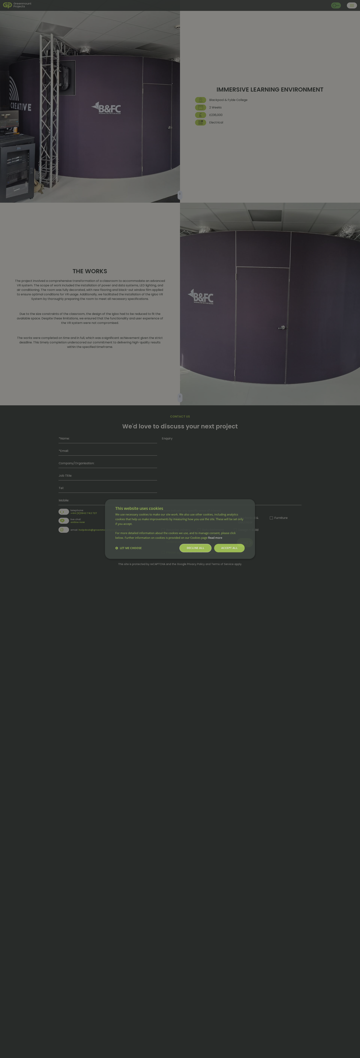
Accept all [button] (229, 548)
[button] (128, 548)
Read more (215, 538)
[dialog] (180, 529)
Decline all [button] (195, 548)
